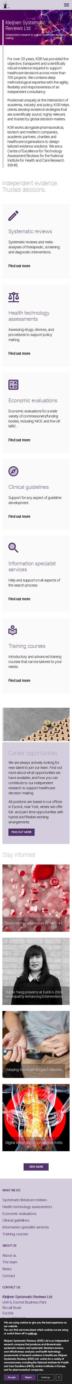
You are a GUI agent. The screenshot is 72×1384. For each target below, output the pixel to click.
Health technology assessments (27, 1207)
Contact (8, 1276)
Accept (11, 1377)
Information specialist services (25, 1227)
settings (32, 1333)
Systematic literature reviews (24, 1200)
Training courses (15, 1234)
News (6, 1269)
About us (9, 1256)
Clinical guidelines (15, 1220)
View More (36, 1167)
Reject (28, 1377)
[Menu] (66, 4)
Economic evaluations (19, 1214)
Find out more (21, 832)
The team (9, 1262)
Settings (45, 1377)
